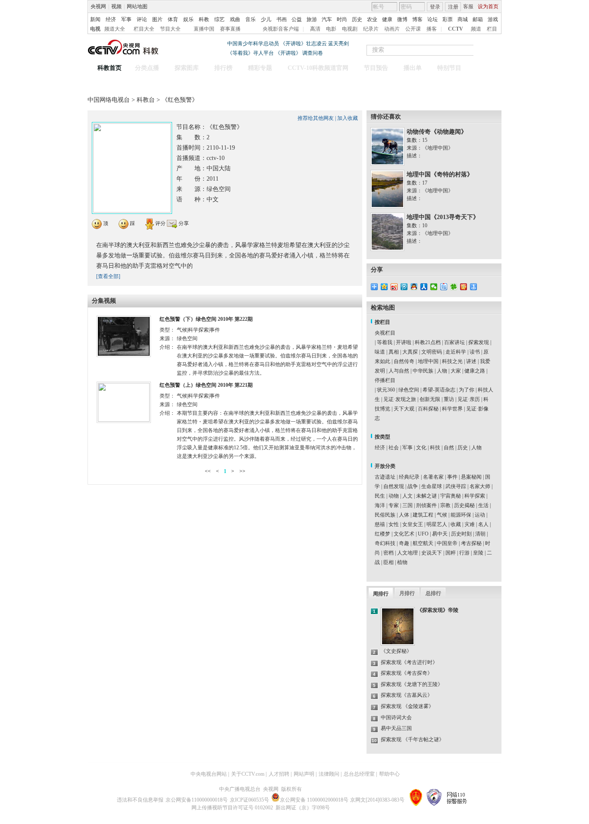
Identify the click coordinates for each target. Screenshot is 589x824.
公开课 (413, 29)
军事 (126, 19)
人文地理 (407, 553)
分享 (183, 223)
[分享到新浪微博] (394, 286)
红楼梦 (382, 534)
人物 (442, 371)
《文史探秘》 (396, 651)
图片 (157, 19)
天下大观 (404, 409)
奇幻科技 (385, 543)
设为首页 (488, 6)
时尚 (342, 19)
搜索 (492, 50)
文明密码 (431, 352)
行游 (464, 553)
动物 (393, 496)
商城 (462, 19)
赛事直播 (230, 29)
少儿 (266, 19)
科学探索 (474, 496)
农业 (372, 19)
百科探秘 (428, 409)
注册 (453, 7)
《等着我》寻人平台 (250, 53)
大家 (456, 371)
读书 (475, 352)
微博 (402, 19)
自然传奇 (404, 361)
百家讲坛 (454, 342)
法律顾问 (329, 774)
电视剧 (349, 29)
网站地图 (137, 6)
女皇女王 (412, 524)
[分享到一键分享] (473, 286)
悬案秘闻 (471, 477)
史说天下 (431, 553)
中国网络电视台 (109, 100)
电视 (95, 29)
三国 (407, 505)
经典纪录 (409, 477)
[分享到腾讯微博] (404, 286)
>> (242, 471)
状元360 (386, 390)
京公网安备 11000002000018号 (314, 800)
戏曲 (235, 19)
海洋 (380, 505)
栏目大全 (144, 29)
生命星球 (431, 486)
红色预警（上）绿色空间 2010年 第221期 (206, 385)
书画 (281, 19)
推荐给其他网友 (316, 118)
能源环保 (461, 515)
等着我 (384, 342)
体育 (173, 19)
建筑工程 (423, 515)
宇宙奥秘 (450, 496)
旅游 (312, 19)
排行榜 (223, 68)
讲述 (471, 361)
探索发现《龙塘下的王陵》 (412, 684)
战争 (412, 486)
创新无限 (430, 399)
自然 (449, 448)
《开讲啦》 (288, 53)
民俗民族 (385, 515)
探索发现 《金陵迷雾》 (407, 706)
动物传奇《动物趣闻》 (437, 131)
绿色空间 (408, 390)
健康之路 (474, 371)
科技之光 (452, 361)
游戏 (493, 19)
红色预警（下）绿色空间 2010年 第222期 (206, 319)
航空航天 (423, 543)
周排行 (380, 594)
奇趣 (404, 543)
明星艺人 (436, 524)
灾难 (469, 524)
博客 (417, 19)
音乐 (250, 19)
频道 (476, 29)
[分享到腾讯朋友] (453, 286)
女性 (393, 524)
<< (208, 471)
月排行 (407, 593)
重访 (449, 399)
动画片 (392, 29)
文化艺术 (404, 534)
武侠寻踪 (455, 486)
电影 (331, 29)
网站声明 (304, 774)
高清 (315, 29)
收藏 (456, 524)
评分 (160, 223)
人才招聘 (279, 774)
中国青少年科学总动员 (253, 44)
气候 (442, 515)
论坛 (432, 19)
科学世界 (452, 409)
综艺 (219, 19)
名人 (483, 524)
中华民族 (423, 371)
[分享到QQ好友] (414, 286)
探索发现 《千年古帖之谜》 (412, 739)
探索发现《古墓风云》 (406, 695)
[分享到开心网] (463, 286)
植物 (402, 562)
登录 (435, 7)
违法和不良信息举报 (140, 800)
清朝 (480, 534)
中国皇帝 (447, 543)
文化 (421, 448)
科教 (204, 19)
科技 (435, 448)
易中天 (440, 534)
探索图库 (187, 68)
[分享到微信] (434, 286)
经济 (111, 19)
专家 (393, 505)
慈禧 (380, 524)
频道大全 (114, 29)
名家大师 (480, 486)
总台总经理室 (359, 774)
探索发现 (478, 342)
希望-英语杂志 (439, 390)
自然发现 (393, 486)
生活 (483, 505)
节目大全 (170, 29)
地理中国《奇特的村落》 (440, 174)
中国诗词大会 (396, 717)
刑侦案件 (426, 505)
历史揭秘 (464, 505)
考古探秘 (471, 543)
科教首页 (109, 68)
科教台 (147, 100)
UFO (423, 534)
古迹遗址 (385, 477)
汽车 (327, 19)
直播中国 (204, 29)
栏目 (492, 29)
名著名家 (433, 477)
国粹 (450, 553)
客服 (468, 6)
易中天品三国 (396, 728)
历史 (357, 19)
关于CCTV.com (247, 774)
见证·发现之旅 (399, 399)
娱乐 (188, 19)
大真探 (410, 352)
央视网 (98, 6)
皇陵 (478, 553)
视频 (116, 6)
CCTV (455, 29)
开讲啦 (403, 342)
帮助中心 (389, 774)
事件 (452, 477)
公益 (296, 19)
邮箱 (478, 19)
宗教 (445, 505)
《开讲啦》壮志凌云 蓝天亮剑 (314, 44)
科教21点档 (428, 342)
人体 (404, 515)
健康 (387, 19)
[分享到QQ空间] (384, 286)
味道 (380, 352)
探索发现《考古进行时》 (409, 662)
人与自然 (398, 371)
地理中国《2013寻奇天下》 (443, 217)
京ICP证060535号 (249, 800)
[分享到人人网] (424, 286)
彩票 (447, 19)
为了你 (466, 390)
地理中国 (428, 361)
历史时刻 (461, 534)
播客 (431, 29)
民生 (380, 496)
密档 (388, 553)
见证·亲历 (468, 399)
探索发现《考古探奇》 (406, 673)
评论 (142, 19)
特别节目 (449, 68)
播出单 (413, 68)
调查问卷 (312, 53)
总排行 (433, 593)
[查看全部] (108, 276)
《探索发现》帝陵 (437, 610)
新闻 (95, 19)
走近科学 (455, 352)
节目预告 (376, 68)
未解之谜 (426, 496)
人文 (407, 496)
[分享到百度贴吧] (444, 286)
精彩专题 (260, 68)
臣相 (388, 562)
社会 (393, 448)
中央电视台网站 (209, 774)
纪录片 (371, 29)
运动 (480, 515)
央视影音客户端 (281, 29)
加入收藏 (347, 118)
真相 (393, 352)
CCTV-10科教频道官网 (318, 68)
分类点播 (147, 68)
